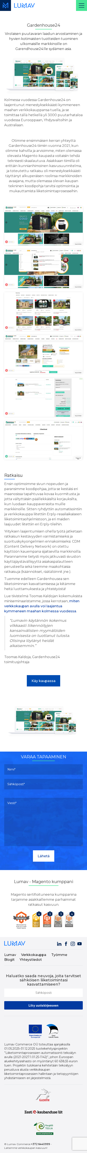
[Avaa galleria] (43, 225)
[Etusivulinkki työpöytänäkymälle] (24, 5)
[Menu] (81, 5)
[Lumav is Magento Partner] (21, 920)
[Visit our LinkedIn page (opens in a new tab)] (60, 943)
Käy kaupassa (43, 681)
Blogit (9, 960)
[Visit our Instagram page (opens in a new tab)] (73, 943)
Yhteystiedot (31, 960)
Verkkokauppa (33, 955)
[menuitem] (12, 955)
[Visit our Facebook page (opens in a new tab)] (66, 943)
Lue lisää (43, 736)
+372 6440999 (40, 1144)
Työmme (59, 955)
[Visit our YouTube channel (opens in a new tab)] (80, 943)
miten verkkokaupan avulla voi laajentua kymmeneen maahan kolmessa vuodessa (41, 606)
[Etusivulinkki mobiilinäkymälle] (5, 5)
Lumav (10, 955)
